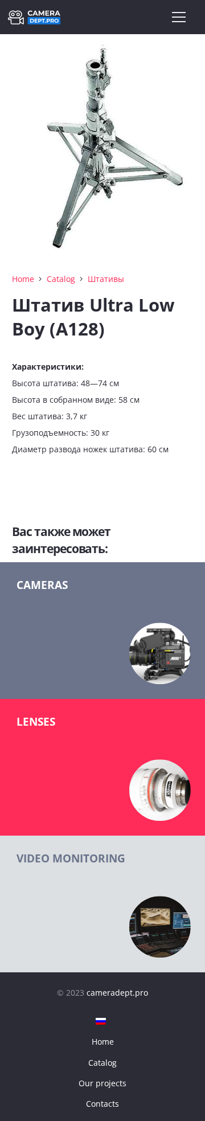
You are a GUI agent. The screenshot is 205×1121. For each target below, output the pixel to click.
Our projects (102, 1083)
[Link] (34, 17)
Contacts (102, 1103)
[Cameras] (102, 630)
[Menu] (179, 17)
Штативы (106, 278)
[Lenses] (102, 767)
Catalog (61, 278)
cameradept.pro (117, 992)
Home (23, 278)
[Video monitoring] (102, 904)
